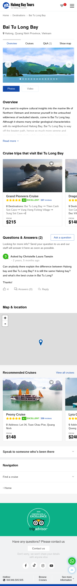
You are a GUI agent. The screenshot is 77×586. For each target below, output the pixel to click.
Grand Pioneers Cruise (22, 196)
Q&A (47, 43)
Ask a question (62, 237)
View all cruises (65, 372)
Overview (12, 43)
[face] (25, 565)
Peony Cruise (15, 414)
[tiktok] (34, 565)
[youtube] (51, 565)
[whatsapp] (72, 561)
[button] (69, 64)
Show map (65, 43)
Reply (45, 289)
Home (6, 15)
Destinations (19, 15)
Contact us (38, 548)
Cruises (29, 43)
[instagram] (42, 565)
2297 (56, 163)
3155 (56, 382)
